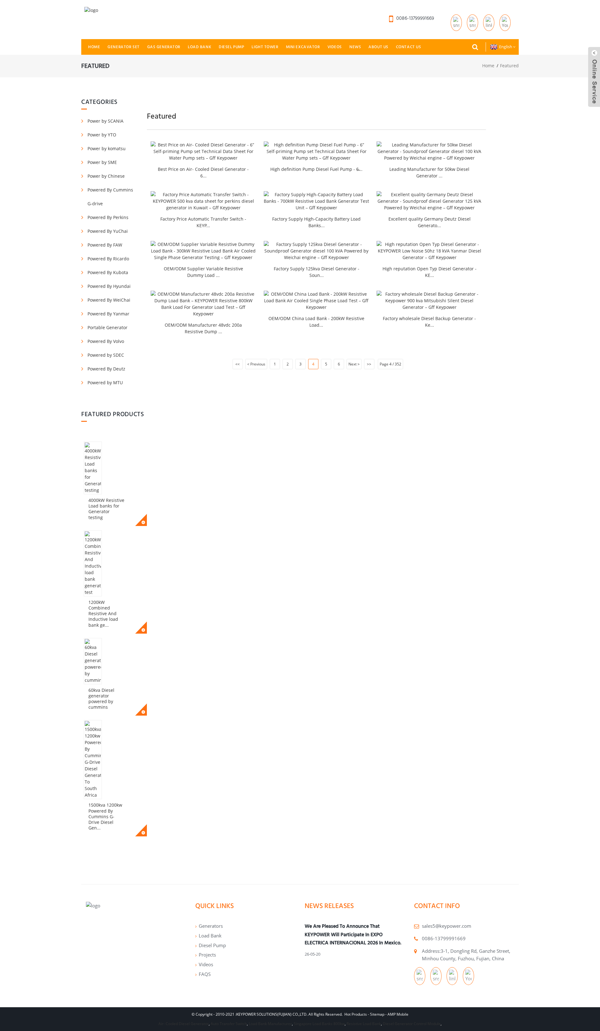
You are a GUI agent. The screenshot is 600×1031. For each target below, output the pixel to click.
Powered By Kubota (108, 272)
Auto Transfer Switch (229, 1023)
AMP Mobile (398, 1014)
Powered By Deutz (106, 369)
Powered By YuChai (108, 231)
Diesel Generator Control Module (412, 1023)
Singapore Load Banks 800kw (319, 1023)
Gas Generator (163, 47)
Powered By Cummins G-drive (110, 197)
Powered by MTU (105, 382)
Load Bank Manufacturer (270, 1023)
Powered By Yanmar (108, 314)
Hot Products (355, 1014)
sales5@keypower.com (446, 926)
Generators (211, 926)
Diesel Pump (231, 47)
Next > (354, 364)
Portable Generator (108, 327)
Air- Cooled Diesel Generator (183, 1023)
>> (369, 364)
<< (237, 364)
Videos (335, 47)
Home (94, 47)
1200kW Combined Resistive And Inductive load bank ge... (103, 613)
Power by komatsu (107, 148)
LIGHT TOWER (265, 47)
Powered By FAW (105, 245)
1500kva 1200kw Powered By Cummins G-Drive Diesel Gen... (105, 816)
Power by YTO (102, 135)
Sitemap (377, 1014)
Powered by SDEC (106, 355)
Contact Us (408, 47)
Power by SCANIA (105, 121)
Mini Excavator (303, 47)
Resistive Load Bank (364, 1023)
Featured (509, 66)
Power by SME (102, 162)
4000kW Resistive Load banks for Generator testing (106, 508)
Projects (207, 955)
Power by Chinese (106, 176)
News (355, 47)
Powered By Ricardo (108, 259)
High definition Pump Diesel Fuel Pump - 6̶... (316, 169)
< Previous (256, 364)
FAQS (205, 974)
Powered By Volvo (106, 341)
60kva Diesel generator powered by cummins (101, 698)
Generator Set (123, 47)
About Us (378, 47)
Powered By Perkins (108, 217)
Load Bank (199, 47)
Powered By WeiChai (109, 300)
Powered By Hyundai (109, 286)
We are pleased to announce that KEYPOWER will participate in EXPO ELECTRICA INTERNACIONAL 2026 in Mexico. (353, 934)
